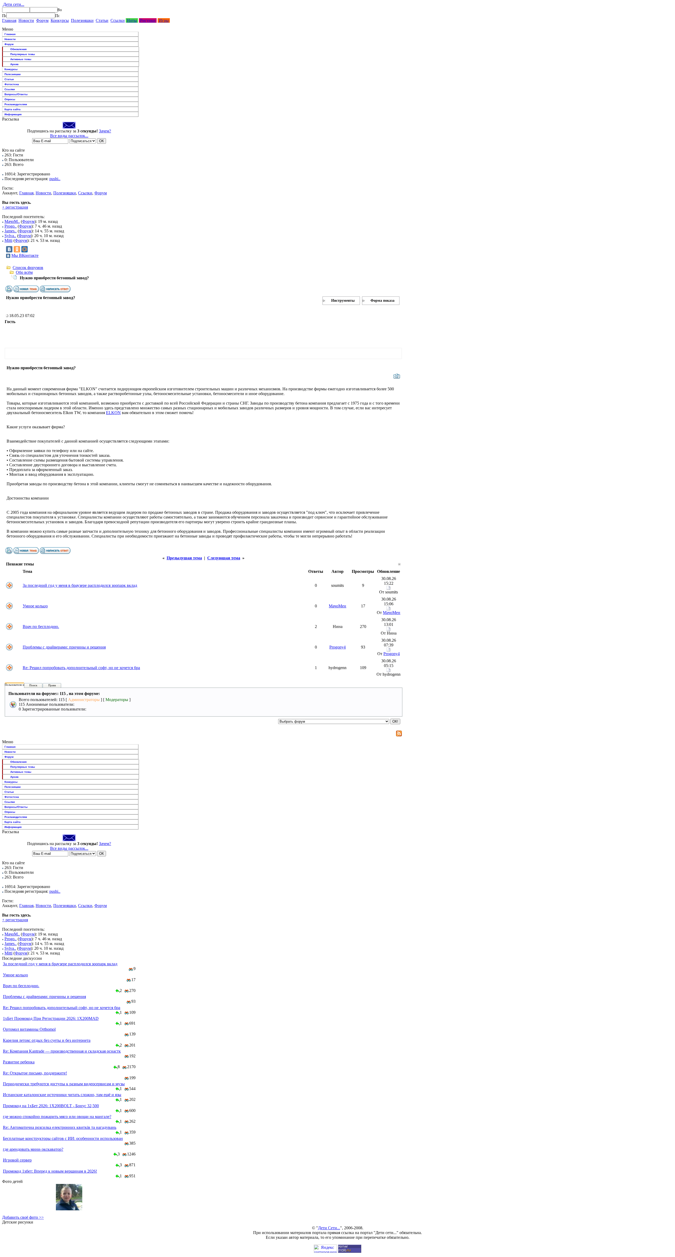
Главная (9, 20)
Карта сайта (12, 109)
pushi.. (54, 178)
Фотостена (11, 84)
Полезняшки (82, 20)
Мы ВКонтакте (24, 255)
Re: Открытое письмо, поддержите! (35, 1073)
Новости (26, 20)
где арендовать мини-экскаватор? (33, 1149)
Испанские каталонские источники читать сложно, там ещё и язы (62, 1094)
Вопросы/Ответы (16, 94)
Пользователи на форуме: (21, 684)
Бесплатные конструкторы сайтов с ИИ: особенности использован (63, 1138)
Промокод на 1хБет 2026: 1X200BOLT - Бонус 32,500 (51, 1106)
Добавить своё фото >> (23, 1217)
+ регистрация (15, 207)
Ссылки (117, 20)
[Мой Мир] (24, 249)
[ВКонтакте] (9, 249)
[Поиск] (4, 15)
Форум (42, 20)
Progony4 (337, 647)
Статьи (102, 20)
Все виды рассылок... (69, 135)
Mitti (8, 240)
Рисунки (148, 20)
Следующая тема (223, 558)
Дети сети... (13, 4)
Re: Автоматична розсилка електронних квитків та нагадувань (59, 1127)
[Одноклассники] (17, 249)
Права (52, 685)
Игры (164, 20)
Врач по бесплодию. (41, 626)
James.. (10, 231)
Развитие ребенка (19, 1062)
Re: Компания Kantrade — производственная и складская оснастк (62, 1051)
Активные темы (20, 59)
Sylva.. (10, 235)
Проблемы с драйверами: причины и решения (64, 647)
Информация (13, 114)
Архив (14, 64)
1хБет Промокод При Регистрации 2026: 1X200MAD (51, 1018)
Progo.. (10, 226)
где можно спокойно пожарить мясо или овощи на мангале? (57, 1116)
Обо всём (24, 272)
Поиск (33, 685)
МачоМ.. (12, 221)
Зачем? (105, 131)
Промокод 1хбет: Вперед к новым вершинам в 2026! (50, 1171)
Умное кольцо (35, 606)
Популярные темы (22, 54)
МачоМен (337, 606)
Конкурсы (60, 20)
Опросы (9, 99)
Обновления (18, 49)
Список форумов (28, 267)
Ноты (132, 20)
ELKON (113, 412)
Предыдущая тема (184, 558)
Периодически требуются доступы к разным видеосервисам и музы (64, 1084)
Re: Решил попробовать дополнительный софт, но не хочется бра (81, 667)
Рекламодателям (15, 104)
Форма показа (382, 301)
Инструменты (343, 301)
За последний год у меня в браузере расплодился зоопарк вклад (80, 585)
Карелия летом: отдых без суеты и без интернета (46, 1040)
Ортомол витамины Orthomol (29, 1029)
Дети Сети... (329, 1228)
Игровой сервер (17, 1160)
